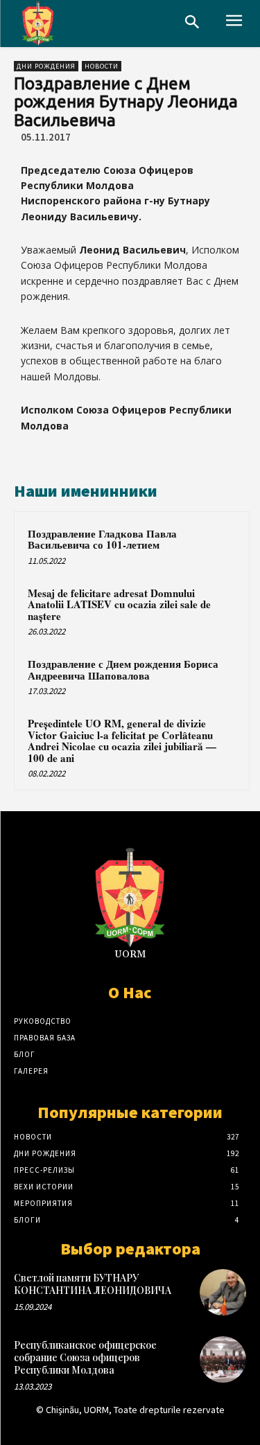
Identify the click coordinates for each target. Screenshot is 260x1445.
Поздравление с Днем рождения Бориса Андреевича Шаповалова (123, 669)
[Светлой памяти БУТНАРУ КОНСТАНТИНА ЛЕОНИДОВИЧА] (223, 1292)
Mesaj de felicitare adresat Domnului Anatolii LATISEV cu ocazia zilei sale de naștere (119, 604)
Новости (102, 66)
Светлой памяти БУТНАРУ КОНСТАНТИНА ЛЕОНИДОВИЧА (92, 1284)
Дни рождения (46, 66)
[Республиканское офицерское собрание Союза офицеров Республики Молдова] (223, 1359)
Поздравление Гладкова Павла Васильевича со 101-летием (102, 539)
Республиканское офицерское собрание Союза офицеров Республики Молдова (85, 1357)
